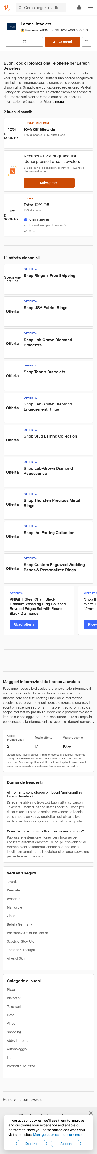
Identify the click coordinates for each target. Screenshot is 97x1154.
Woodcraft (15, 899)
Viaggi (11, 1023)
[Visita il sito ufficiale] (86, 42)
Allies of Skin (16, 958)
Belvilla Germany (19, 924)
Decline (31, 1143)
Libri (10, 1057)
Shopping (14, 1032)
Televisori (14, 1006)
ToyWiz (12, 882)
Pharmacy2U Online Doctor (27, 933)
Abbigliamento (17, 1040)
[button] (90, 7)
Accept (66, 1143)
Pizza (11, 989)
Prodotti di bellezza (21, 1066)
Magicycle (14, 907)
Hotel (11, 1015)
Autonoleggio (17, 1049)
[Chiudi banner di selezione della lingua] (91, 1113)
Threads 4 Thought (21, 950)
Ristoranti (14, 998)
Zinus (11, 916)
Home (7, 1100)
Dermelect (15, 890)
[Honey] (7, 7)
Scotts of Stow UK (20, 941)
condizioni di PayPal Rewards (63, 168)
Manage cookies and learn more (58, 1134)
